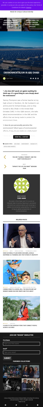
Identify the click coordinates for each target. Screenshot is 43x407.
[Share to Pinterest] (38, 78)
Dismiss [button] (28, 7)
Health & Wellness (15, 287)
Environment (15, 69)
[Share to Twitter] (33, 78)
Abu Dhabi (17, 144)
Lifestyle (25, 69)
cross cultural (19, 251)
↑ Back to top (21, 401)
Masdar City (33, 144)
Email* (5, 349)
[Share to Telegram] (37, 405)
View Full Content (21, 137)
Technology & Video (31, 251)
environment (25, 144)
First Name (6, 340)
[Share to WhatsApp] (27, 405)
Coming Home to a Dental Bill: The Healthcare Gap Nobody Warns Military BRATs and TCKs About (19, 290)
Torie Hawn (9, 78)
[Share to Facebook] (31, 78)
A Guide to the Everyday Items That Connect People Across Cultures (20, 326)
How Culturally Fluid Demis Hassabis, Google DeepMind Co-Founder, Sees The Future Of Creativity (20, 254)
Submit (7, 358)
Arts (11, 251)
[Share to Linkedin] (35, 78)
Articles (5, 69)
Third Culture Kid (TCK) (29, 287)
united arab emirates (9, 146)
